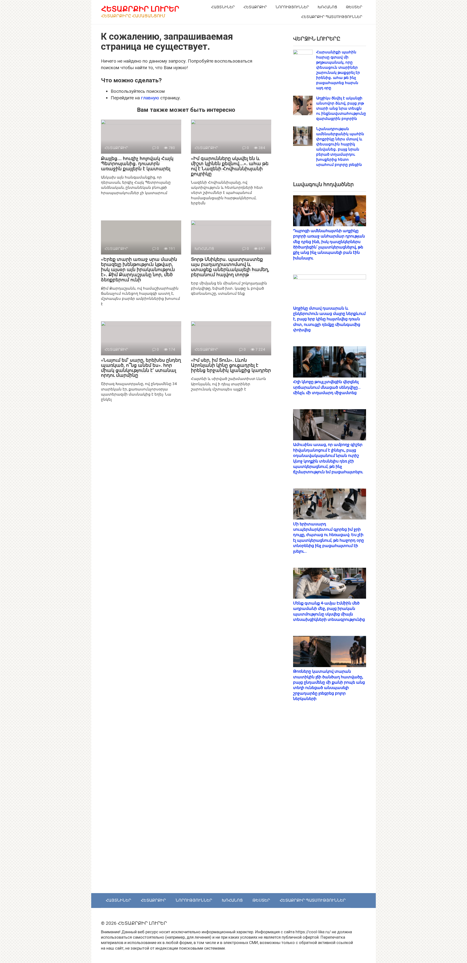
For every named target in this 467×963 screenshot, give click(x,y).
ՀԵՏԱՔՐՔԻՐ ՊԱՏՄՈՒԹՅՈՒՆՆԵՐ (331, 17)
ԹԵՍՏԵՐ (354, 7)
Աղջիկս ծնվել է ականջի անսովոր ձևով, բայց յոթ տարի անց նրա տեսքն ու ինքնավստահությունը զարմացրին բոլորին (341, 108)
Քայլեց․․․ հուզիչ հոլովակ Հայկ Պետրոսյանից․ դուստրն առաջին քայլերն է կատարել (137, 163)
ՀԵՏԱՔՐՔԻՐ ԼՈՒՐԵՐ (140, 9)
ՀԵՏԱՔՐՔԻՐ (255, 7)
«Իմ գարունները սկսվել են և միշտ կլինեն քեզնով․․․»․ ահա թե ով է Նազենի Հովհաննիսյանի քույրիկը (230, 166)
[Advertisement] (329, 802)
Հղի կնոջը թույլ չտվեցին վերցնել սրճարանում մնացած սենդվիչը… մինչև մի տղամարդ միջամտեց (327, 387)
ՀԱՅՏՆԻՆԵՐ (223, 7)
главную (150, 98)
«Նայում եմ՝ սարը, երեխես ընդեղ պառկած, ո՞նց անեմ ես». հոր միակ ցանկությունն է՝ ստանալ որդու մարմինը (141, 367)
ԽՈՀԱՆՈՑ (327, 7)
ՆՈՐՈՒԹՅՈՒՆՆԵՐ (292, 7)
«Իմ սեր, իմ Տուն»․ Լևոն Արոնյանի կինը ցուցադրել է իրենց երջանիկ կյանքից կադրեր (231, 365)
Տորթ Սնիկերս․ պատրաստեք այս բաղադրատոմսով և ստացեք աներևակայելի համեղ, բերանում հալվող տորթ (230, 266)
